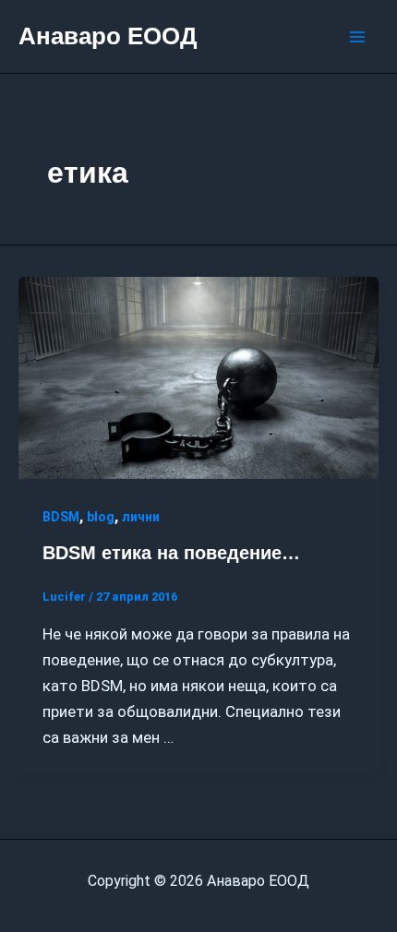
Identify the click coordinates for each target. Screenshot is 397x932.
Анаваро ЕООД (108, 36)
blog (100, 516)
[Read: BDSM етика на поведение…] (198, 376)
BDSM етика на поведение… (171, 553)
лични (141, 516)
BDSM (60, 516)
